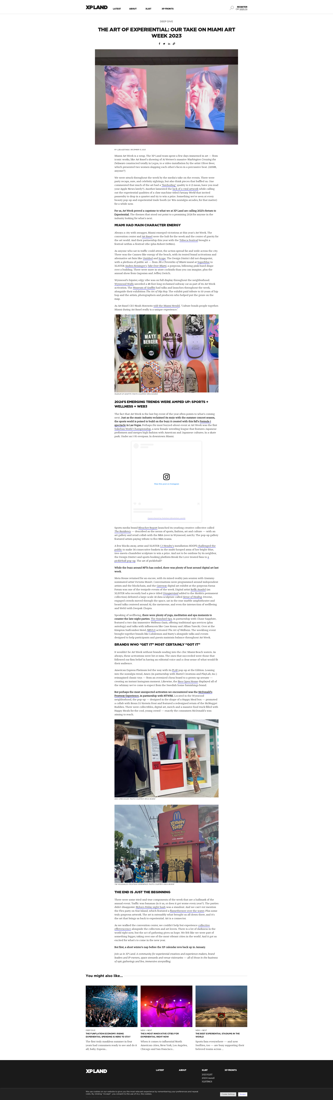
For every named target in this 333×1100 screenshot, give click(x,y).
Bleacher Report (147, 527)
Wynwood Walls (124, 283)
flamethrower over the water (187, 910)
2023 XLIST (207, 1074)
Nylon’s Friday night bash (151, 907)
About (133, 9)
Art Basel (147, 236)
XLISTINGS (207, 1081)
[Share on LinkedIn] (169, 43)
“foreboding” (169, 185)
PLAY (175, 670)
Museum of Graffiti (144, 287)
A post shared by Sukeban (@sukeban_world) (166, 518)
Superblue (203, 262)
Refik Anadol (198, 589)
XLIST (148, 9)
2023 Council (208, 1077)
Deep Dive (166, 22)
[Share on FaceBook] (159, 43)
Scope (162, 258)
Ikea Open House (188, 681)
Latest (117, 9)
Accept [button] (243, 1094)
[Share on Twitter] (164, 43)
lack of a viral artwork (185, 188)
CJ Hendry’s (167, 545)
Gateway (162, 585)
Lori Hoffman (123, 149)
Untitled (148, 258)
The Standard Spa (161, 618)
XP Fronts (168, 9)
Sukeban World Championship (132, 428)
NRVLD (151, 630)
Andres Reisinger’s (136, 265)
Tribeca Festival (188, 240)
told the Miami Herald (166, 305)
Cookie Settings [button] (228, 1094)
